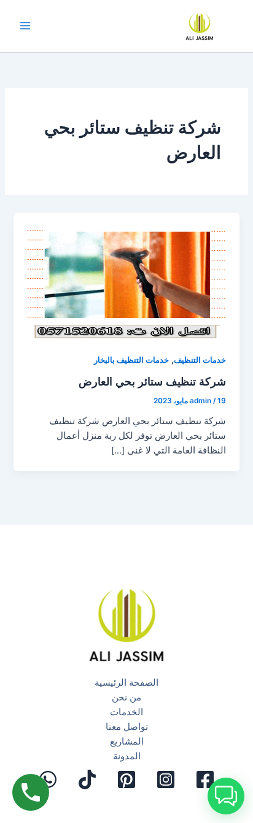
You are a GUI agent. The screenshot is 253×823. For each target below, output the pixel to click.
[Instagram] (166, 779)
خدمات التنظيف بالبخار (131, 360)
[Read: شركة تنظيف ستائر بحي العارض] (126, 276)
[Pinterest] (126, 779)
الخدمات (126, 712)
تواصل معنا (127, 726)
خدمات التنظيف (200, 360)
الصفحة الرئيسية (126, 682)
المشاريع (127, 741)
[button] (226, 796)
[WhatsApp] (48, 779)
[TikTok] (87, 779)
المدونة (127, 756)
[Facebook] (205, 779)
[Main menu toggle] (25, 26)
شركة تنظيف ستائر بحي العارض (152, 381)
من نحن (126, 697)
